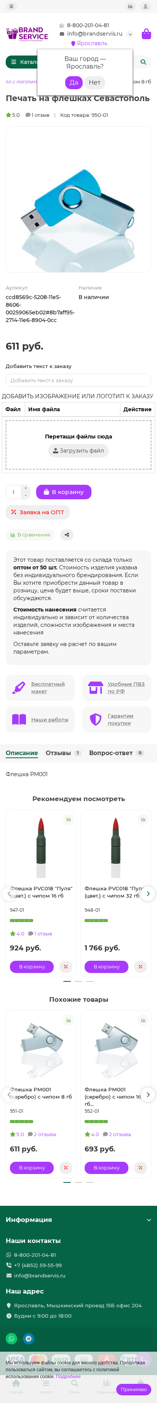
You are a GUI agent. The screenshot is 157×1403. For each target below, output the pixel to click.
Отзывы (62, 753)
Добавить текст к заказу (39, 366)
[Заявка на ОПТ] (65, 967)
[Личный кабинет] (145, 6)
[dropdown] (11, 6)
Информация (29, 1219)
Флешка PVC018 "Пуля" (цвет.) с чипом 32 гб (116, 892)
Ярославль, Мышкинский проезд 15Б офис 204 (78, 1305)
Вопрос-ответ (115, 753)
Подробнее (68, 1376)
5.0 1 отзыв (31, 115)
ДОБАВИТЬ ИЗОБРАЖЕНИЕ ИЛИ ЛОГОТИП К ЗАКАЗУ (78, 396)
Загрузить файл (81, 450)
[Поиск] (143, 62)
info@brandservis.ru (94, 33)
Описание (22, 753)
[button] (9, 893)
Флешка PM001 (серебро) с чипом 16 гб (113, 1096)
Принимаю (134, 1389)
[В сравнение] (68, 819)
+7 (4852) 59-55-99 (38, 1265)
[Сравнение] (130, 6)
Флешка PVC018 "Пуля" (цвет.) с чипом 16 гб (41, 892)
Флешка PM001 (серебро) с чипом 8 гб (41, 1093)
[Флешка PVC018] (41, 846)
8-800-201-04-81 (88, 25)
